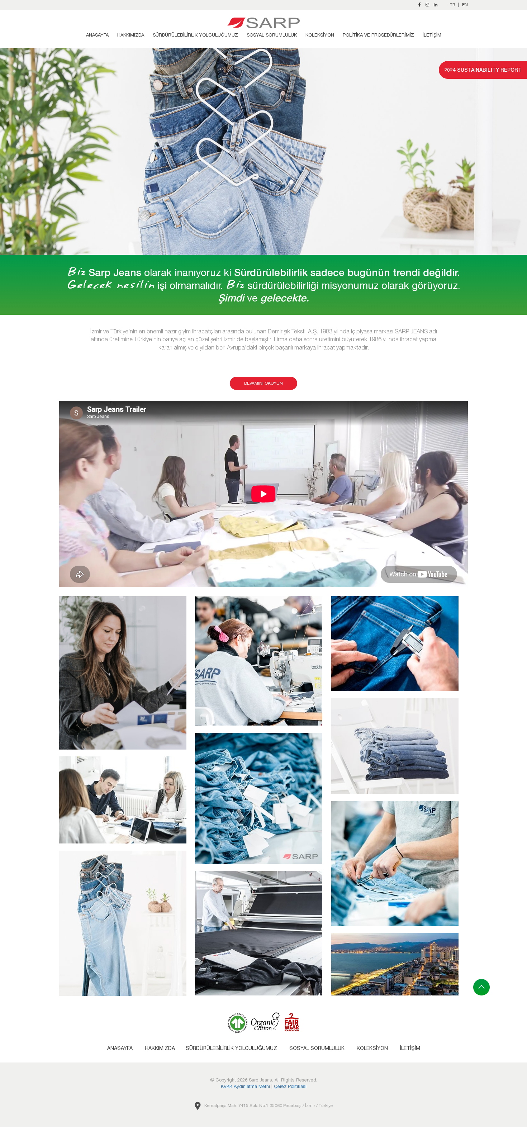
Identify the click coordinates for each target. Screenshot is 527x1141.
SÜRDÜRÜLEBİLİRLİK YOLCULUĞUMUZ (195, 35)
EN (465, 4)
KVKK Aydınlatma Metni (245, 1086)
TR (452, 4)
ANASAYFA (97, 35)
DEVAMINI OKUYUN (263, 383)
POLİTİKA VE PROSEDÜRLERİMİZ (378, 35)
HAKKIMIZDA (130, 35)
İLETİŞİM (432, 35)
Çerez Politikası (290, 1086)
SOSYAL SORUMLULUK (272, 35)
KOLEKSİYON (319, 35)
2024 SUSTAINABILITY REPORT (483, 70)
